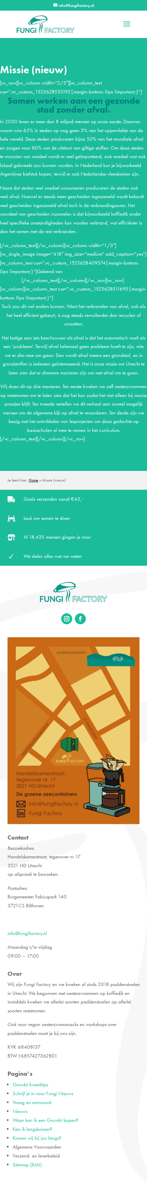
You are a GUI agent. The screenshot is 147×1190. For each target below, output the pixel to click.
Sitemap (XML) (27, 1164)
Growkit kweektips (30, 1084)
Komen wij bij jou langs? (37, 1138)
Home (33, 480)
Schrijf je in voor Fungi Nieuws (43, 1093)
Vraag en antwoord (32, 1102)
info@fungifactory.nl (27, 933)
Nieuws (20, 1111)
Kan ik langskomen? (32, 1129)
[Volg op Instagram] (66, 618)
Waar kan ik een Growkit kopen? (45, 1120)
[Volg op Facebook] (80, 618)
